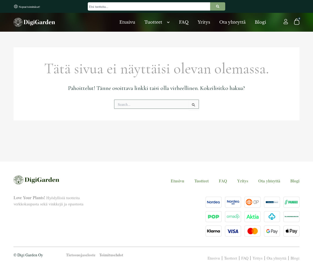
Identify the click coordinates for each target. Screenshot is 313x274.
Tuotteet (153, 22)
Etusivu (127, 22)
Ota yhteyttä (232, 22)
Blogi (260, 22)
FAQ (184, 22)
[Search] (217, 6)
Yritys (204, 22)
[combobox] (149, 6)
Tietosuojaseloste (81, 255)
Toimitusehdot (111, 255)
